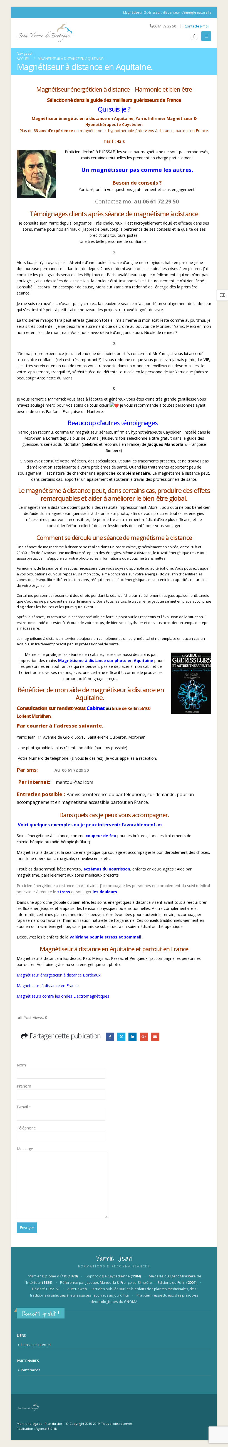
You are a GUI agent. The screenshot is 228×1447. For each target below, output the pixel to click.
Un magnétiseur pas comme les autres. (137, 169)
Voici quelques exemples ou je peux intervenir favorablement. (90, 825)
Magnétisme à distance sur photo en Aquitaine (105, 660)
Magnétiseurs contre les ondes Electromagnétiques (63, 996)
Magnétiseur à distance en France (48, 985)
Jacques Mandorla (165, 444)
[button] (206, 36)
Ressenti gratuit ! (40, 1313)
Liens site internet (36, 1344)
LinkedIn (132, 1037)
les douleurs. (104, 891)
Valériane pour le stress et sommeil (104, 937)
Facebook (110, 1037)
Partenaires (30, 1370)
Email (155, 1037)
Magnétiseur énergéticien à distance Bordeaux (58, 975)
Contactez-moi (197, 26)
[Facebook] (194, 36)
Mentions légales (29, 1423)
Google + (144, 1037)
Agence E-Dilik (46, 1428)
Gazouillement (121, 1037)
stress (63, 891)
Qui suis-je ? (114, 109)
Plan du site (53, 1423)
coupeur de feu (100, 835)
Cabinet (96, 708)
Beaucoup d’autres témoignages (113, 422)
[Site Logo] (44, 32)
